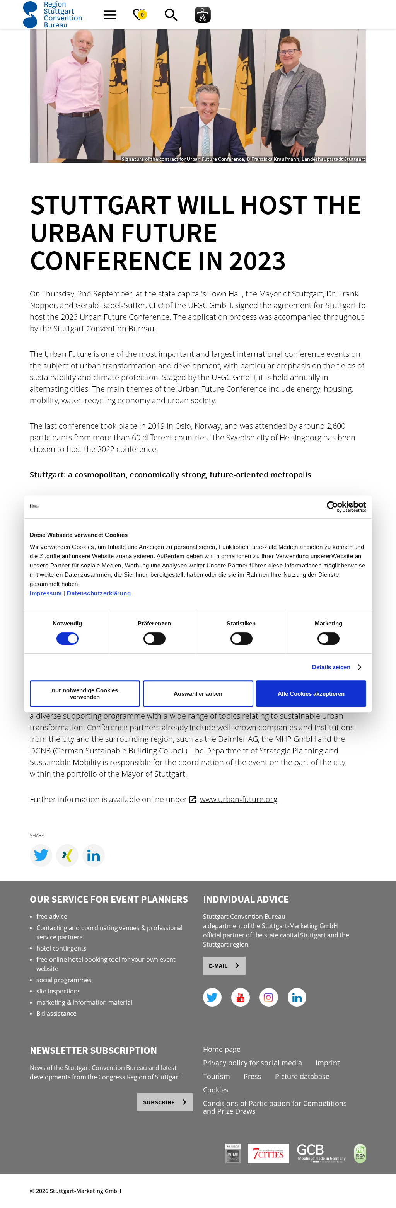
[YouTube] (240, 997)
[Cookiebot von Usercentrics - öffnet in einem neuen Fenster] (332, 507)
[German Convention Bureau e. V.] (317, 1161)
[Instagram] (268, 997)
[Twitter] (212, 997)
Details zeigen (331, 667)
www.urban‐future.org (238, 799)
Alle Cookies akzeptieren (311, 693)
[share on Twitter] (41, 855)
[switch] (154, 638)
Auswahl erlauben (198, 693)
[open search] (171, 14)
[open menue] (110, 14)
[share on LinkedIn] (93, 855)
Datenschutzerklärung (99, 593)
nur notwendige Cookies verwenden (85, 693)
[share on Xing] (67, 855)
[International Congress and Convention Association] (356, 1161)
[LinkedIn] (297, 997)
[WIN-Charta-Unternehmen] (229, 1161)
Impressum (46, 593)
